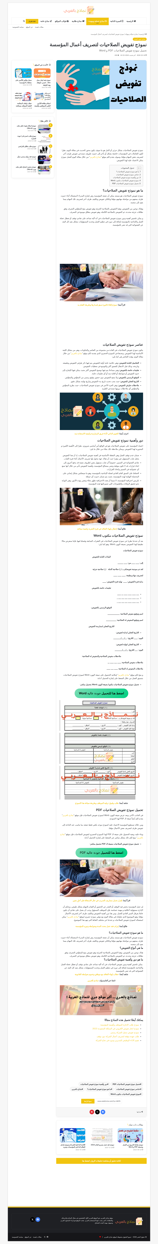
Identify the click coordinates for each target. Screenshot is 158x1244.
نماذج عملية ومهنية (97, 21)
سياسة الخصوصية (18, 27)
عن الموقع (29, 27)
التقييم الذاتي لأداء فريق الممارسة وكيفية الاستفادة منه (96, 433)
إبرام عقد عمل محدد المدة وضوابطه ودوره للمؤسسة (97, 926)
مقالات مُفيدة (39, 27)
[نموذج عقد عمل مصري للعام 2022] (101, 1135)
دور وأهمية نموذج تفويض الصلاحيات (126, 177)
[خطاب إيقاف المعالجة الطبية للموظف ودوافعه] (23, 96)
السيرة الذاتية (116, 21)
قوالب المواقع (61, 21)
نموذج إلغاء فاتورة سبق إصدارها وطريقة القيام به (97, 305)
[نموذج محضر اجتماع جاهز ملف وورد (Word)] (44, 170)
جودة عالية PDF (101, 852)
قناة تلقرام (32, 21)
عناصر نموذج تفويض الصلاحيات (127, 174)
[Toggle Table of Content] (138, 168)
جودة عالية (101, 693)
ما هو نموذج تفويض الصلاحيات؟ (127, 171)
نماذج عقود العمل (139, 39)
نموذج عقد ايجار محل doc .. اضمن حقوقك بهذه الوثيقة (44, 82)
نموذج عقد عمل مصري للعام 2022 (102, 1145)
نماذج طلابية (77, 21)
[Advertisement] (101, 129)
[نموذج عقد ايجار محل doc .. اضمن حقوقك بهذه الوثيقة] (42, 73)
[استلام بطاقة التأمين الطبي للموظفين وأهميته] (42, 96)
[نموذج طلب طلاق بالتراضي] (44, 149)
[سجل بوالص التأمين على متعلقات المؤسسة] (23, 73)
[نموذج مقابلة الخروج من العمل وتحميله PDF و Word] (130, 1135)
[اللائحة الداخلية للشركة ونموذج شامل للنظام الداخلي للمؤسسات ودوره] (72, 1135)
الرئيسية (130, 21)
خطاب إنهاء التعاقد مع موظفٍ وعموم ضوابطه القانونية (97, 974)
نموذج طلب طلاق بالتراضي (27, 146)
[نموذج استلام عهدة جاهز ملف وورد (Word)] (44, 129)
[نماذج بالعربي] (79, 10)
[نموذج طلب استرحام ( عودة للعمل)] (44, 139)
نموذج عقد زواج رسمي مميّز (26, 157)
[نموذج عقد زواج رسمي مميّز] (44, 159)
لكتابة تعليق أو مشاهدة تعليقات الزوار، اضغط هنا (101, 1161)
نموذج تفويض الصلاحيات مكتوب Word (125, 180)
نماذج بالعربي (95, 157)
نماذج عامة (45, 21)
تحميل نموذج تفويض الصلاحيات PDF (125, 183)
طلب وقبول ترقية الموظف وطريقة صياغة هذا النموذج (97, 803)
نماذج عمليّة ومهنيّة (131, 34)
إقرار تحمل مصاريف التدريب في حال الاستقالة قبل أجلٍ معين (97, 900)
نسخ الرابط (88, 1101)
